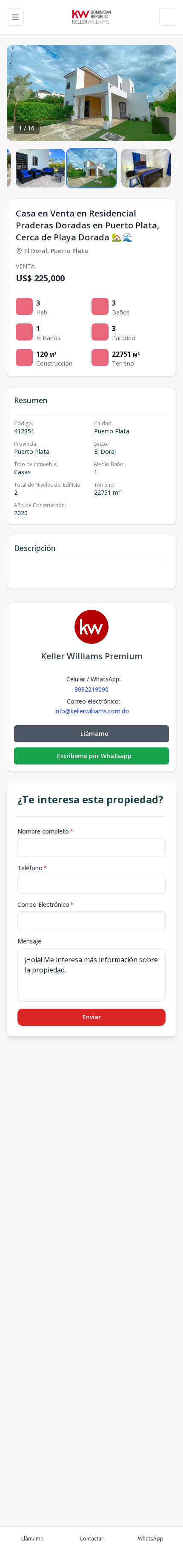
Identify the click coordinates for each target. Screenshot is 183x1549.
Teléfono (32, 868)
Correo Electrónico (45, 904)
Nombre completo (45, 831)
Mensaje (29, 941)
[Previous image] (22, 92)
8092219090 (91, 689)
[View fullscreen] (160, 125)
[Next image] (160, 92)
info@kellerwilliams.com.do (91, 711)
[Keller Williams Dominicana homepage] (91, 17)
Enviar (92, 1017)
